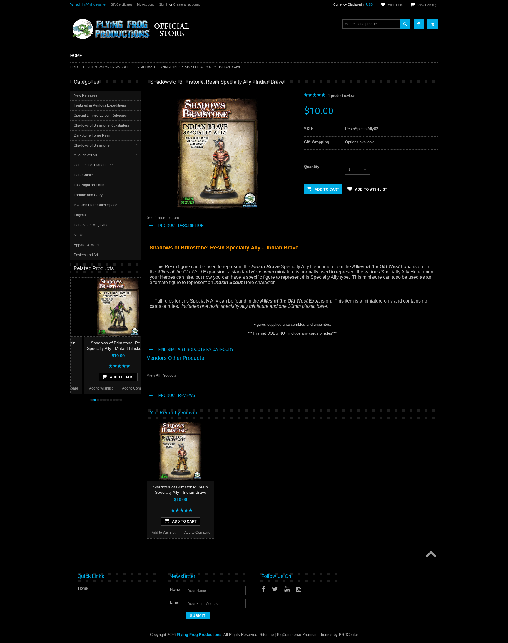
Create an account (186, 4)
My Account (145, 4)
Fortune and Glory (88, 195)
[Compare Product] (419, 24)
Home (75, 67)
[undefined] (217, 208)
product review (341, 96)
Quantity (311, 166)
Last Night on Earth (89, 185)
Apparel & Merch (87, 245)
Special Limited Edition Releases (100, 115)
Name (175, 589)
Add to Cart (326, 189)
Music (78, 235)
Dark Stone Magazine (91, 225)
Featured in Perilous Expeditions (100, 105)
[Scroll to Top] (430, 554)
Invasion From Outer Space (95, 205)
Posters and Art (86, 255)
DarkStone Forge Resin (92, 135)
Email (175, 602)
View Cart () (426, 5)
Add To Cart (108, 377)
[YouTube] (287, 589)
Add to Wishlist (87, 388)
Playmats (81, 215)
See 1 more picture (163, 217)
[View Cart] (432, 24)
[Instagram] (298, 589)
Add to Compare (121, 388)
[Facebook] (263, 589)
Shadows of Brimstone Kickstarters (101, 125)
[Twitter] (275, 589)
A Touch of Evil (85, 155)
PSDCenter (348, 634)
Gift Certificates (122, 4)
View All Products (162, 375)
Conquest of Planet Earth (94, 165)
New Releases (85, 95)
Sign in (163, 4)
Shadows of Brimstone (108, 67)
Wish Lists (395, 4)
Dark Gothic (83, 175)
